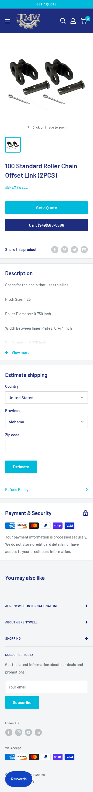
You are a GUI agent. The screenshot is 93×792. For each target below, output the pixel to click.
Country (12, 386)
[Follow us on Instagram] (18, 732)
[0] (83, 21)
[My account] (73, 21)
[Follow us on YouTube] (28, 732)
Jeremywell (16, 187)
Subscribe (22, 702)
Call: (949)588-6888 (46, 225)
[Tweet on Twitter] (74, 249)
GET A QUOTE (46, 4)
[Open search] (63, 21)
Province (12, 410)
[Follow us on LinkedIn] (38, 732)
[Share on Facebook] (54, 249)
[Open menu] (7, 21)
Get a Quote (46, 207)
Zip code (12, 434)
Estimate (21, 466)
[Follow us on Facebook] (8, 732)
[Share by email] (84, 249)
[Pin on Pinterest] (64, 249)
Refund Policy (16, 489)
